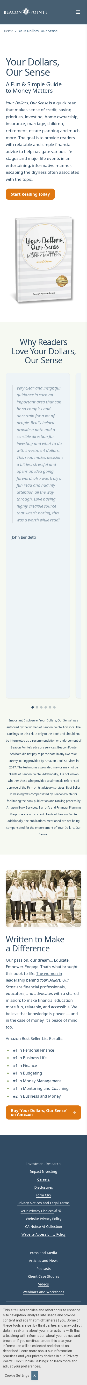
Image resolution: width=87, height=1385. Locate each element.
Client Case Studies (43, 1276)
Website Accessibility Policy (43, 1234)
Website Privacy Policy (43, 1218)
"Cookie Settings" (35, 1361)
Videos (43, 1284)
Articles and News (43, 1260)
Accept (34, 1375)
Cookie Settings (17, 1375)
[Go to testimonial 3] (41, 707)
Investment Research (43, 1163)
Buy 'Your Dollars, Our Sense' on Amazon (43, 1112)
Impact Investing (43, 1171)
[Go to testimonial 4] (45, 707)
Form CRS (43, 1195)
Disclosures (43, 1187)
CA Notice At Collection (43, 1226)
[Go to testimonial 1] (32, 707)
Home (8, 30)
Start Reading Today (30, 194)
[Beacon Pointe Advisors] (25, 11)
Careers (43, 1179)
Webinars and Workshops (43, 1292)
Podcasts (43, 1268)
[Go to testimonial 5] (50, 707)
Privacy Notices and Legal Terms (43, 1203)
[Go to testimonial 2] (37, 707)
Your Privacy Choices (37, 1211)
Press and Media (43, 1252)
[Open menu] (77, 12)
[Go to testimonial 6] (54, 707)
